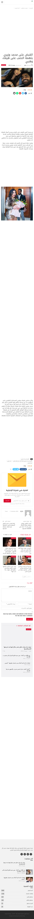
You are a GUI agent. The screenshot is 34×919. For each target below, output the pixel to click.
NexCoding (22, 916)
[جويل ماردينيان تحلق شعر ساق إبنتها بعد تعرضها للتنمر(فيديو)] (17, 636)
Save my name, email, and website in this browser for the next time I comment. (17, 615)
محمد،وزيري (9, 461)
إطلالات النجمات (29, 894)
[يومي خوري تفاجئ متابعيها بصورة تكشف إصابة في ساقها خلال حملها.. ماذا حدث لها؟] (9, 560)
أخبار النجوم (4, 65)
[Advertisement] (17, 35)
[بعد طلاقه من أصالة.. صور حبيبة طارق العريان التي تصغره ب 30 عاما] (29, 872)
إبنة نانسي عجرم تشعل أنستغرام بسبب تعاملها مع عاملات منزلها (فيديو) (9, 526)
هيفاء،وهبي (30, 463)
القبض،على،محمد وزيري (25, 459)
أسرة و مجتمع (30, 903)
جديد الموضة (30, 907)
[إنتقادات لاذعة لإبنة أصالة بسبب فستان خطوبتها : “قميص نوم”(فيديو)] (29, 879)
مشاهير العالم (30, 900)
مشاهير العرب (30, 897)
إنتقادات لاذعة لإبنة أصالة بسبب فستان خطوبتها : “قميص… (17, 663)
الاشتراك (7, 501)
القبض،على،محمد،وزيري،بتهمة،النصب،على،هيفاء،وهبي (22, 461)
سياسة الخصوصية (8, 914)
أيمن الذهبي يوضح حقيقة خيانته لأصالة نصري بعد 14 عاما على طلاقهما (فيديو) (25, 526)
